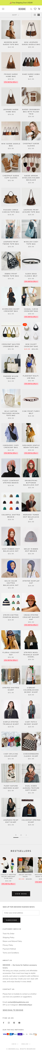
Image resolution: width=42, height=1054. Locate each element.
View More (21, 894)
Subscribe (11, 920)
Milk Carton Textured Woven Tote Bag (10, 413)
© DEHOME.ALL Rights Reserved (21, 1049)
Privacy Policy (8, 945)
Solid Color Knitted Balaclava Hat (11, 583)
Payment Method (9, 949)
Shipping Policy (8, 937)
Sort (15, 15)
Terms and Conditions (11, 953)
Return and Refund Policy (12, 941)
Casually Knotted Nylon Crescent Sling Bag (8, 876)
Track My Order (8, 933)
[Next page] (26, 835)
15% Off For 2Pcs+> (11, 82)
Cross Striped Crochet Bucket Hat (31, 617)
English (25, 1044)
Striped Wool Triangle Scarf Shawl (31, 655)
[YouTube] (19, 1022)
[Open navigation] (3, 9)
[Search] (31, 9)
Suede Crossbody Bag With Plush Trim (31, 112)
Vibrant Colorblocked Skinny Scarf (31, 690)
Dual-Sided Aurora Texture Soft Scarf (31, 788)
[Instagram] (9, 1022)
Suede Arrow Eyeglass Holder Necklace (31, 178)
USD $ (14, 1044)
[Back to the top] (38, 789)
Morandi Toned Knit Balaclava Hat (31, 517)
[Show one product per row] (35, 15)
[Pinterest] (14, 1022)
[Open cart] (39, 9)
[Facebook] (3, 1022)
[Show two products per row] (39, 15)
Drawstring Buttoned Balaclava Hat (31, 483)
